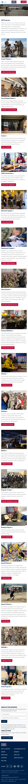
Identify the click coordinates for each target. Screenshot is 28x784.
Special (6, 563)
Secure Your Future (7, 347)
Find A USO (16, 754)
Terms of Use (11, 779)
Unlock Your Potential (8, 263)
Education (6, 211)
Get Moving (5, 621)
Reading (6, 527)
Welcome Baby (6, 578)
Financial (6, 331)
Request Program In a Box (9, 501)
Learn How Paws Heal (8, 72)
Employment (7, 248)
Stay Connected (6, 537)
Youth (6, 686)
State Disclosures (22, 779)
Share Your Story (18, 757)
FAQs (6, 779)
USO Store (3, 760)
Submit (4, 721)
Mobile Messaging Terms (19, 724)
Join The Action (6, 385)
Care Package (8, 98)
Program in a (6, 490)
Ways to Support (7, 737)
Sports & (6, 604)
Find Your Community (8, 184)
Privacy (16, 779)
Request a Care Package (9, 109)
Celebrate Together (7, 424)
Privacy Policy (15, 727)
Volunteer (4, 757)
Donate (24, 2)
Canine (6, 59)
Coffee (7, 173)
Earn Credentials (7, 222)
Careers (3, 751)
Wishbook (16, 751)
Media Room (4, 754)
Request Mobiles (6, 464)
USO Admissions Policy (20, 748)
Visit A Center (6, 147)
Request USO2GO (6, 660)
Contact (2, 779)
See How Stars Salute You (9, 304)
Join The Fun (5, 698)
